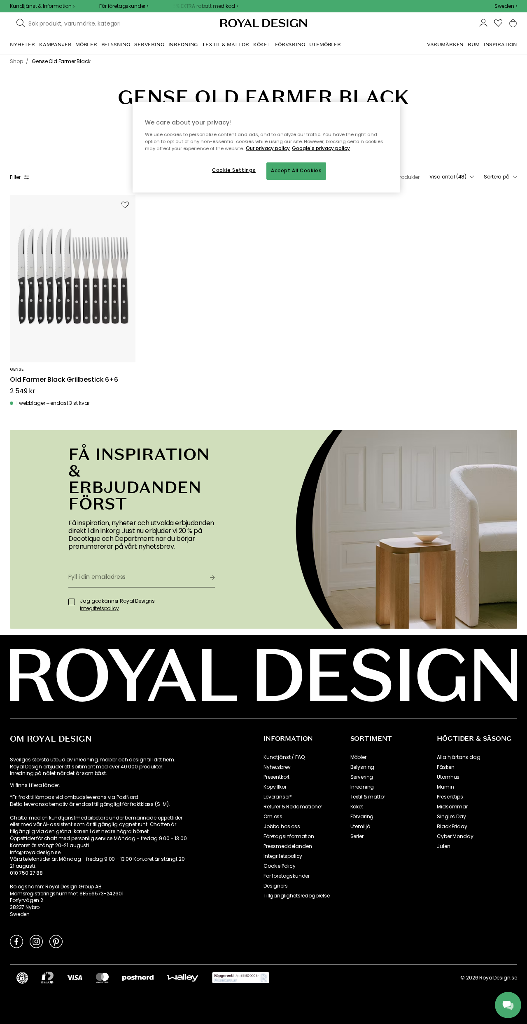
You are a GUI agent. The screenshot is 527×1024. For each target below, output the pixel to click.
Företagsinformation (289, 836)
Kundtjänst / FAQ (284, 757)
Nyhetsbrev (277, 767)
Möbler (358, 757)
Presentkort (276, 777)
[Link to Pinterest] (56, 941)
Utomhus (448, 777)
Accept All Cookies (296, 170)
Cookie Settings (234, 170)
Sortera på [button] (497, 177)
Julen (443, 846)
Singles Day (451, 816)
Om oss (273, 816)
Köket (356, 806)
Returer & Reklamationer (293, 806)
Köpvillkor (275, 786)
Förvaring (362, 816)
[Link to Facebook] (16, 941)
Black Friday (452, 826)
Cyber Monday (455, 836)
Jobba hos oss (282, 826)
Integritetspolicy (283, 856)
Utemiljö (360, 826)
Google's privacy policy (321, 148)
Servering (361, 777)
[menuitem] (22, 44)
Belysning (362, 767)
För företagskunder (287, 876)
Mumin (445, 786)
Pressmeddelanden (288, 846)
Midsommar (452, 806)
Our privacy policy (268, 148)
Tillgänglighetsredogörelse (297, 895)
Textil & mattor (367, 796)
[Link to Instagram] (36, 941)
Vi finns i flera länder (34, 785)
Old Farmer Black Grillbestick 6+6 (64, 379)
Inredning (362, 786)
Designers (276, 885)
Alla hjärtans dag (458, 757)
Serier (357, 836)
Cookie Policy (280, 866)
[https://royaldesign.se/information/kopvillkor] (240, 977)
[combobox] (505, 6)
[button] (505, 6)
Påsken (445, 767)
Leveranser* (278, 796)
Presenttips (450, 796)
